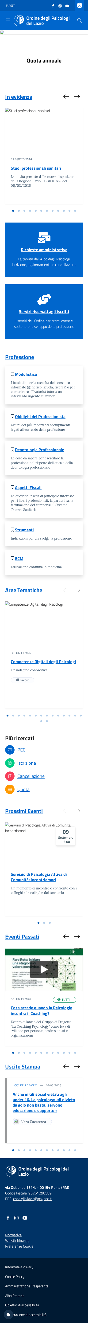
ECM (19, 558)
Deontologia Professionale (39, 449)
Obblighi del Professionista (40, 416)
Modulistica (26, 374)
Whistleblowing (17, 1240)
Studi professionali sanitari (36, 168)
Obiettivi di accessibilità (22, 1305)
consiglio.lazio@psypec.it (32, 1199)
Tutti (65, 999)
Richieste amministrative (44, 250)
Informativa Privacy (19, 1267)
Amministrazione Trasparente (27, 1286)
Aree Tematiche (23, 590)
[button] (13, 6)
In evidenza (18, 96)
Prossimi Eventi (24, 811)
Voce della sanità (25, 1085)
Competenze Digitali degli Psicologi (43, 661)
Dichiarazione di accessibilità (25, 1314)
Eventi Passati (22, 936)
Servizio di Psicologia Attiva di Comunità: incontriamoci (39, 877)
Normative (13, 1235)
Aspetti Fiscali (28, 487)
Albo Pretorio (14, 1295)
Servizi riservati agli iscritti (44, 311)
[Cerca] (79, 20)
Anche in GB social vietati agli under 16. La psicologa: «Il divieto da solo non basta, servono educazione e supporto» (44, 1102)
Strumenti (24, 530)
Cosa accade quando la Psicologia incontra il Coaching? (41, 1010)
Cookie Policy (14, 1276)
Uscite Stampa (22, 1066)
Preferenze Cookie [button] (19, 1246)
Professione (19, 357)
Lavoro (24, 680)
